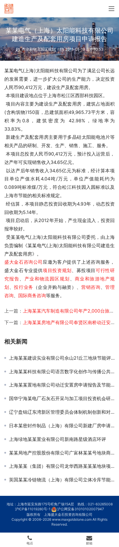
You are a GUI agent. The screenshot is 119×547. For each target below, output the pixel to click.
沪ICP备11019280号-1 (33, 509)
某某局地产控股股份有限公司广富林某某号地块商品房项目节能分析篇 (62, 452)
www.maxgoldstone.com (72, 519)
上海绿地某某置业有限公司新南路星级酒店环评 (57, 439)
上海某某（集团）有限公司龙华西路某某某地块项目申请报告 (62, 466)
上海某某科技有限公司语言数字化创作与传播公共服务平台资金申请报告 (62, 371)
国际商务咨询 (32, 295)
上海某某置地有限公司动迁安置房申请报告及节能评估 (62, 384)
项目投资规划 (57, 270)
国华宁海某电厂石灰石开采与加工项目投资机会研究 (62, 398)
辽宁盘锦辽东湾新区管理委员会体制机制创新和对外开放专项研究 (62, 412)
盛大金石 (14, 262)
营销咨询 (91, 287)
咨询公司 (33, 262)
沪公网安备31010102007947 (80, 509)
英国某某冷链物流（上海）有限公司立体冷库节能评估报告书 (62, 479)
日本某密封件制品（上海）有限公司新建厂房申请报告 (62, 425)
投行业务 (23, 287)
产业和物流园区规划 (38, 49)
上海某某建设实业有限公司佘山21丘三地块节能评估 (62, 358)
